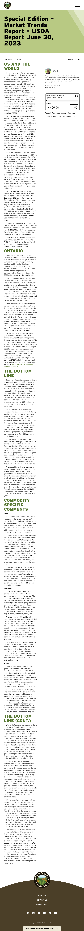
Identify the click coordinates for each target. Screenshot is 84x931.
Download (71, 113)
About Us (42, 896)
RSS (74, 116)
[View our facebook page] (39, 913)
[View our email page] (55, 913)
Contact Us (42, 900)
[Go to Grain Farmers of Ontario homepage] (7, 5)
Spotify (68, 116)
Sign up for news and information (40, 929)
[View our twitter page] (28, 913)
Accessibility (42, 904)
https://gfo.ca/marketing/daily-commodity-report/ (19, 365)
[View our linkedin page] (50, 913)
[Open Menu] (77, 5)
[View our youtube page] (44, 913)
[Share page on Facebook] (75, 60)
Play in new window (59, 113)
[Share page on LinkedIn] (79, 60)
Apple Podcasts (59, 116)
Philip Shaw (56, 71)
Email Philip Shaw (52, 88)
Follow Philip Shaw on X (53, 85)
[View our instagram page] (33, 913)
